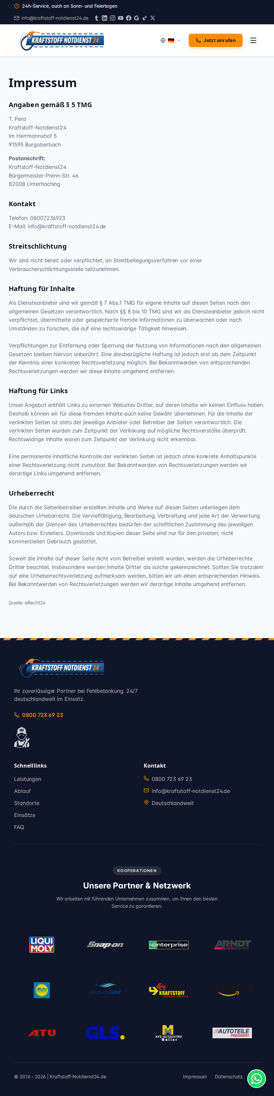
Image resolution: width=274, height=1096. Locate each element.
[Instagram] (112, 18)
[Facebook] (128, 18)
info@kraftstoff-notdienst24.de (191, 791)
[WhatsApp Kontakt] (256, 1078)
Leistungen (27, 779)
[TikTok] (144, 18)
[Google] (136, 18)
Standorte (26, 803)
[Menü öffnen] (253, 40)
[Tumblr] (96, 18)
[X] (152, 18)
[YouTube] (120, 18)
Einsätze (24, 815)
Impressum (195, 1076)
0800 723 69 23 (172, 779)
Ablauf (22, 791)
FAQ (19, 827)
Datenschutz (229, 1076)
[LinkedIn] (104, 18)
